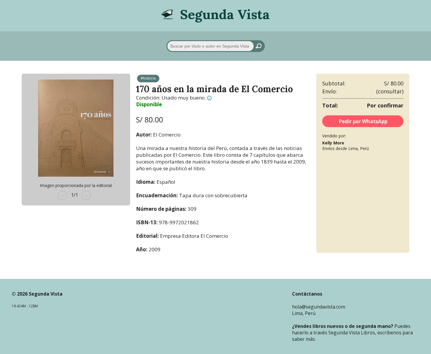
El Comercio (167, 134)
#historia (148, 78)
